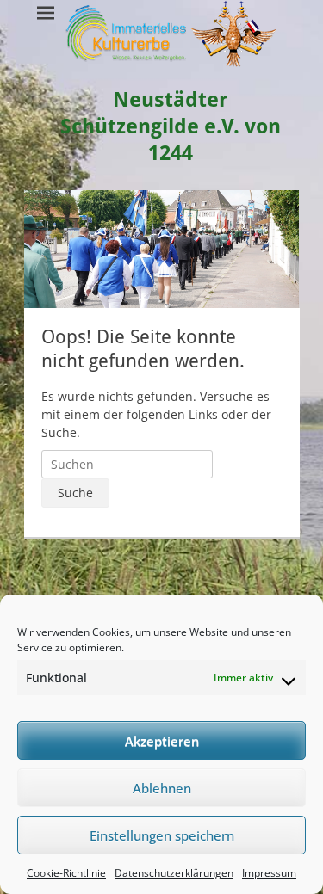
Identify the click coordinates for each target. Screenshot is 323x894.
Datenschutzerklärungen (174, 873)
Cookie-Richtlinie (66, 873)
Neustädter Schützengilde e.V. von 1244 (170, 126)
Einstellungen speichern (162, 835)
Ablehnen (162, 788)
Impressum (269, 873)
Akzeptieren (162, 740)
